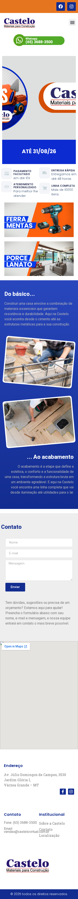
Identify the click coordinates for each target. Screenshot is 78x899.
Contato (45, 829)
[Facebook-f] (63, 792)
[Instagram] (71, 6)
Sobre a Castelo (52, 823)
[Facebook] (60, 6)
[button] (72, 22)
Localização (49, 835)
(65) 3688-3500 (39, 42)
